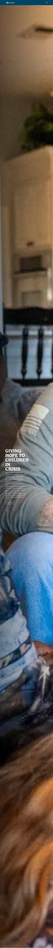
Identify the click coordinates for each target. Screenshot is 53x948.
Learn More (10, 503)
